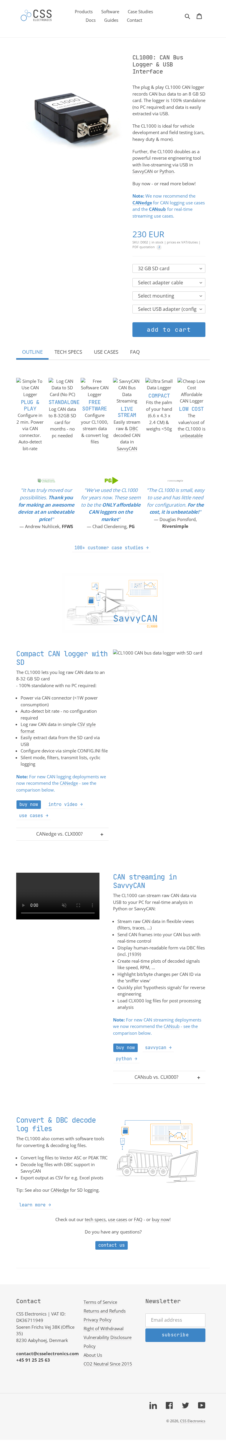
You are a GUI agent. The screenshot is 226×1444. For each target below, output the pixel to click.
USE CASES (106, 351)
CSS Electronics (192, 1420)
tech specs (95, 1219)
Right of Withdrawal (104, 1328)
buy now (161, 1219)
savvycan (155, 1047)
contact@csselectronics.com (47, 1353)
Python (166, 171)
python (124, 1058)
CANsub (172, 1026)
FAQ (135, 351)
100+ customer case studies (108, 547)
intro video (62, 804)
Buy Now (28, 804)
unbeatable (191, 435)
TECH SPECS (68, 351)
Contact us (111, 1245)
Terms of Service (100, 1302)
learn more (32, 1205)
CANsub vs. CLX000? (156, 1077)
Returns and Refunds (105, 1311)
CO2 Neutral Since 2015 (108, 1364)
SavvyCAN (142, 171)
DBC (133, 428)
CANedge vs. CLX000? (59, 834)
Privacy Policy (98, 1320)
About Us (93, 1355)
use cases (31, 815)
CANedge (69, 783)
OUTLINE (32, 351)
